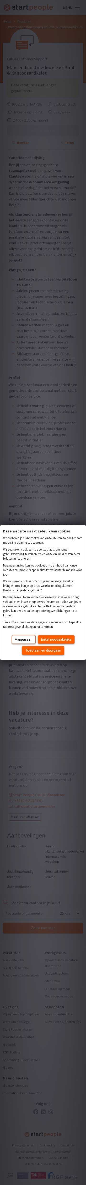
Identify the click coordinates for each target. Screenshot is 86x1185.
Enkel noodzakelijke (56, 639)
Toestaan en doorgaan (43, 650)
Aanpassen (23, 639)
